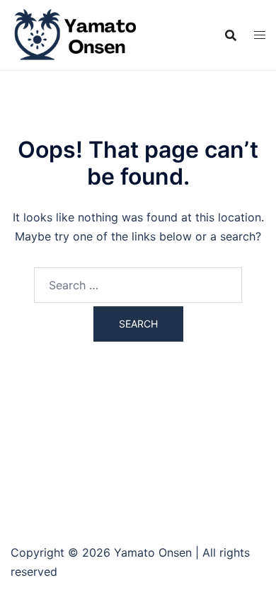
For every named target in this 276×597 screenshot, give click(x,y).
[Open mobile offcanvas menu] (259, 35)
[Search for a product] (230, 35)
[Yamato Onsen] (74, 34)
